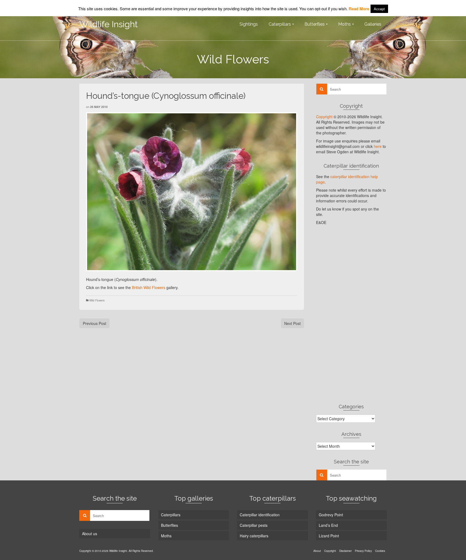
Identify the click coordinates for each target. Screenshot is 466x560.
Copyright (324, 116)
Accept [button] (379, 8)
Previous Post (94, 323)
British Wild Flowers (148, 287)
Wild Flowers (97, 300)
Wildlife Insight (108, 24)
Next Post (292, 323)
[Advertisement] (351, 314)
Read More (359, 8)
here (378, 146)
